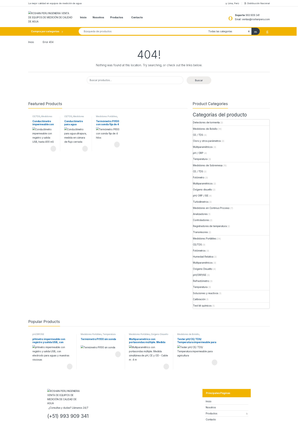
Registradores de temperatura (210, 226)
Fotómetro (198, 177)
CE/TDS (36, 116)
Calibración (199, 299)
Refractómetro (201, 280)
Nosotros (98, 17)
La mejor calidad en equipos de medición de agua (54, 3)
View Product (51, 149)
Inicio (83, 17)
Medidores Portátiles (42, 117)
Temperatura (200, 158)
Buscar (199, 80)
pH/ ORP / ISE (200, 195)
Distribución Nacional (258, 3)
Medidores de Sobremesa (207, 165)
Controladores (201, 220)
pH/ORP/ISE (199, 274)
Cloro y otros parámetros (207, 140)
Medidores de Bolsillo (205, 128)
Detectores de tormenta (206, 122)
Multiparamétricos (203, 146)
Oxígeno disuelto (202, 189)
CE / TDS (198, 134)
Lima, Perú (233, 3)
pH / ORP (198, 152)
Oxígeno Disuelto (202, 268)
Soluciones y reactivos (205, 293)
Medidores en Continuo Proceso (211, 207)
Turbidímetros (200, 201)
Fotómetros (199, 250)
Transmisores (200, 232)
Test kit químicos (202, 305)
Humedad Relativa (203, 256)
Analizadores (200, 214)
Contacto (137, 17)
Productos (116, 17)
